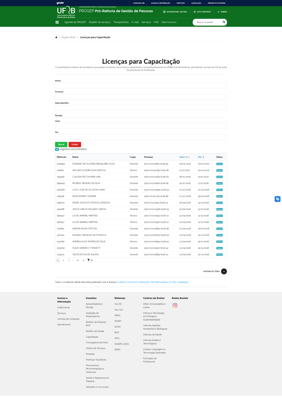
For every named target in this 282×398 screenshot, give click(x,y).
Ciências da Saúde (152, 334)
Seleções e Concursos (97, 387)
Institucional (63, 307)
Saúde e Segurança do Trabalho (97, 380)
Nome (58, 81)
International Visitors (177, 12)
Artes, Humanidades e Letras (154, 306)
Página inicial (68, 37)
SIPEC (118, 349)
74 (78, 260)
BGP (117, 332)
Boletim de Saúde (95, 331)
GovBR (60, 3)
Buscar (61, 145)
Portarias (90, 354)
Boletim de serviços (99, 22)
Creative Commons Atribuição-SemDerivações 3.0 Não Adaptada (152, 282)
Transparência (121, 22)
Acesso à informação (160, 3)
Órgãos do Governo (216, 3)
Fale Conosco (169, 22)
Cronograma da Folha (97, 342)
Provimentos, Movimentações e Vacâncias (95, 369)
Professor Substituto (96, 359)
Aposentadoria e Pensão (94, 306)
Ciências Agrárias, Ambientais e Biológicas (155, 327)
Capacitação (92, 337)
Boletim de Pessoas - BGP (96, 324)
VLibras (223, 12)
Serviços (146, 22)
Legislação (196, 3)
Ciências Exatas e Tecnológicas (152, 342)
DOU (117, 338)
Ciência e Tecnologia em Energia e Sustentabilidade (153, 316)
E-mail (135, 22)
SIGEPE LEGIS (122, 344)
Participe (181, 3)
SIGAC (118, 326)
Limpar (75, 145)
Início (57, 121)
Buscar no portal (205, 22)
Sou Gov (119, 309)
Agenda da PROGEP (75, 22)
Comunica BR (139, 3)
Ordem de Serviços (95, 348)
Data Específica (62, 103)
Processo (59, 92)
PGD (156, 22)
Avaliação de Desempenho (93, 315)
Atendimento (64, 324)
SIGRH (118, 321)
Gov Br (118, 304)
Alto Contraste (204, 12)
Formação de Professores (150, 360)
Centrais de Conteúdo (68, 319)
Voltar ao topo (211, 271)
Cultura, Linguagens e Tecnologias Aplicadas (154, 351)
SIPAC (118, 315)
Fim (56, 132)
